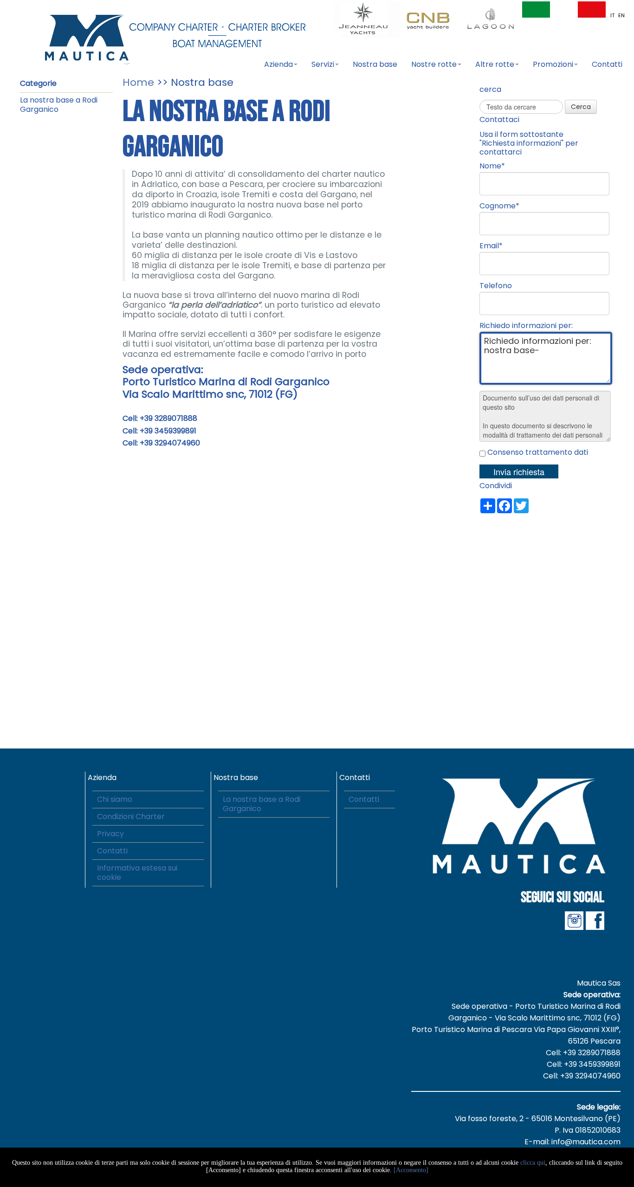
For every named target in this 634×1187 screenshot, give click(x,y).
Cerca (581, 106)
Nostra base (375, 64)
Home (138, 82)
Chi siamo (114, 799)
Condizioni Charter (131, 816)
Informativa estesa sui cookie (137, 873)
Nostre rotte (434, 64)
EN (621, 15)
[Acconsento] (411, 1170)
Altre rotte (494, 64)
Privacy (110, 833)
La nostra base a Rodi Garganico (58, 105)
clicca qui (532, 1162)
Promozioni (553, 64)
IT (613, 15)
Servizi (322, 64)
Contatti (607, 64)
